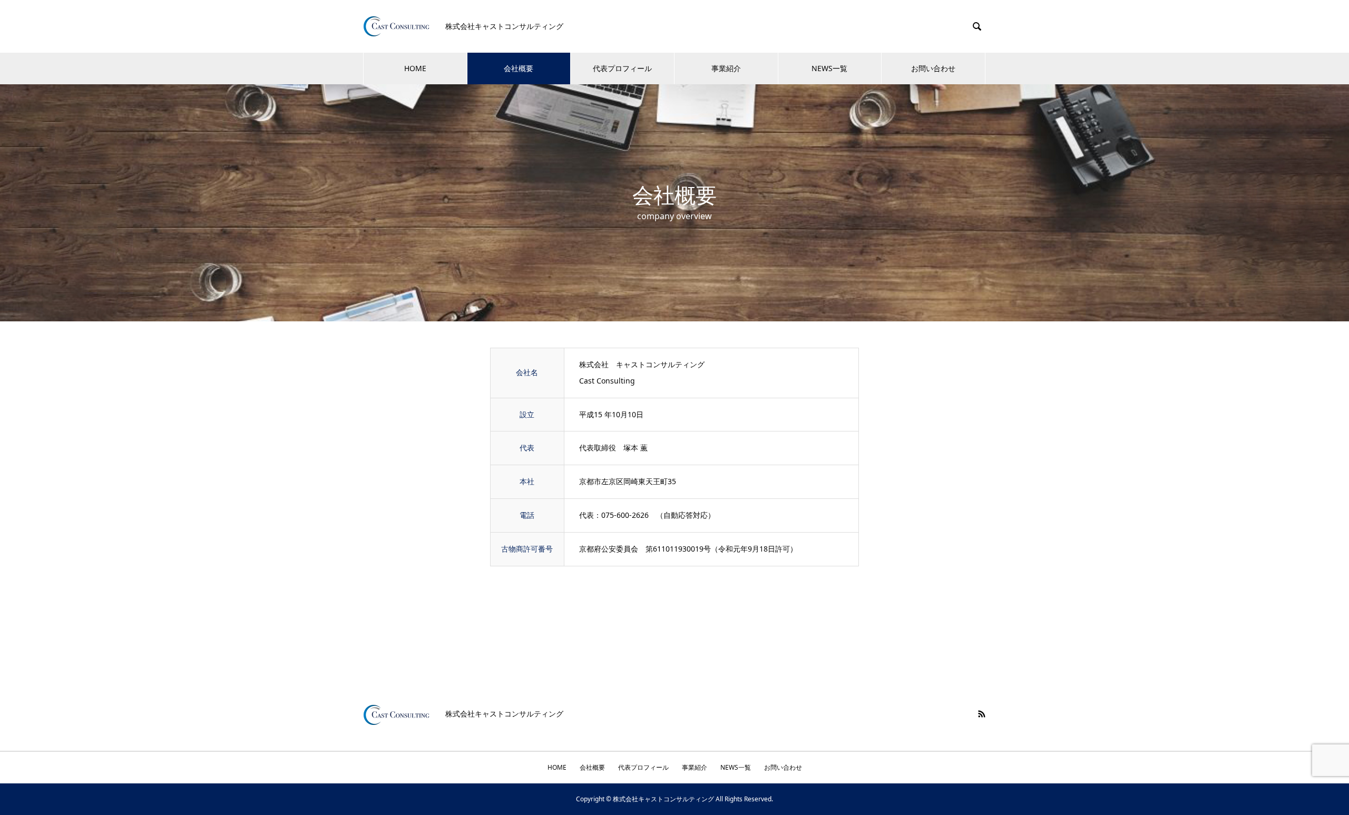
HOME (415, 68)
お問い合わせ (933, 68)
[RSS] (981, 714)
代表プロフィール (622, 68)
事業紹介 (726, 68)
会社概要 (518, 68)
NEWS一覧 (829, 68)
